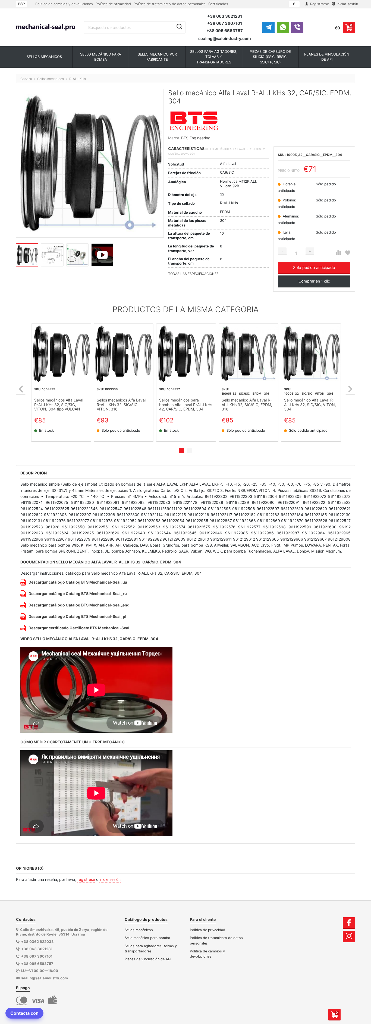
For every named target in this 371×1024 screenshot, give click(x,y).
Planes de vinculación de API (148, 959)
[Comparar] (338, 252)
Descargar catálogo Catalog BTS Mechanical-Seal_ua (78, 582)
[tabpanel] (61, 382)
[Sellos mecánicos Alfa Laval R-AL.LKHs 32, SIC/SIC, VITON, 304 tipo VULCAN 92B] (61, 353)
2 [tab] (189, 450)
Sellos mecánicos (139, 930)
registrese (86, 879)
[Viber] (297, 27)
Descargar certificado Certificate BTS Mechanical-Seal (79, 628)
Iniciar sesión (347, 4)
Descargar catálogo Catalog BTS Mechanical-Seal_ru (78, 593)
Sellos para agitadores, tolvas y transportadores (151, 948)
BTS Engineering (195, 138)
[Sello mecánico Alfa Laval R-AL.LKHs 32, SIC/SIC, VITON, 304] (311, 353)
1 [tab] (181, 450)
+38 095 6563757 (224, 30)
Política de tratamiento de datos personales (170, 4)
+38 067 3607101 (224, 23)
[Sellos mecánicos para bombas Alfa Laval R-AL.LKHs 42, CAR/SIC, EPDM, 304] (186, 353)
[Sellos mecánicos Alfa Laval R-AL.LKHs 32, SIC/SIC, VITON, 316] (123, 353)
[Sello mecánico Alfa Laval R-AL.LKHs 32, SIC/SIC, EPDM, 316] (248, 353)
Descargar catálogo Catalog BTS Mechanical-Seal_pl (77, 616)
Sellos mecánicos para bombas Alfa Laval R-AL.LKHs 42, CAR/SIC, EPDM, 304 (185, 405)
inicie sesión (110, 879)
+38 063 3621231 (224, 16)
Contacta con (24, 1013)
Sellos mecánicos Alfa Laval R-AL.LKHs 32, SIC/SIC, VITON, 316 (121, 405)
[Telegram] (268, 27)
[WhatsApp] (283, 27)
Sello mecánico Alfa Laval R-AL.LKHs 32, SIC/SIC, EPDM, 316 (247, 405)
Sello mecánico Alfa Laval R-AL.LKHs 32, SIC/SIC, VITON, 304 (310, 405)
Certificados (218, 4)
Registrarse (319, 4)
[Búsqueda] (179, 26)
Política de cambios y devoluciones (64, 4)
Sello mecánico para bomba (147, 938)
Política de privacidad (113, 4)
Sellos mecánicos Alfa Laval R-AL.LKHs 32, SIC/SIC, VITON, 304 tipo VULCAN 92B (58, 405)
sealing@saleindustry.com (224, 38)
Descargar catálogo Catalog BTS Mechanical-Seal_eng (79, 605)
